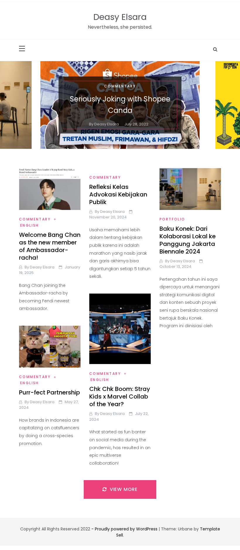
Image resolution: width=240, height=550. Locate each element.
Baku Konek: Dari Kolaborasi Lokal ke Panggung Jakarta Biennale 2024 (188, 240)
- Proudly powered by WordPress (125, 529)
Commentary (120, 85)
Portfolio (172, 219)
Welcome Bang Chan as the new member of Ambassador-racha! (49, 246)
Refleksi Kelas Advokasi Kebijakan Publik (118, 194)
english (29, 225)
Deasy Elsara (120, 17)
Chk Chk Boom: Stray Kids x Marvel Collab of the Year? (119, 396)
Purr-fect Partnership (49, 392)
